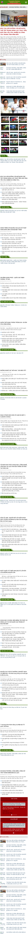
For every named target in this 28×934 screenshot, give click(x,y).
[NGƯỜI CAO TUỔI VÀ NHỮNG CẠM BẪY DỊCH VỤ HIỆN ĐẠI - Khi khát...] (3, 78)
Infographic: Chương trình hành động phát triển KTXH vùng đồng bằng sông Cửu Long (13, 735)
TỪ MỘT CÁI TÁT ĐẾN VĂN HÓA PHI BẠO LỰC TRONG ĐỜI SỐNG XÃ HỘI (14, 585)
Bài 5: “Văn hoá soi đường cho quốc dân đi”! (12, 643)
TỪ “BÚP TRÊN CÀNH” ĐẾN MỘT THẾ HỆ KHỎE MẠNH (14, 581)
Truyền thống (5, 207)
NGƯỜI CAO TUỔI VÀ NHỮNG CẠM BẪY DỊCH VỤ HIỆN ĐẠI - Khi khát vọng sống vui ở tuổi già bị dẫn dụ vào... (13, 673)
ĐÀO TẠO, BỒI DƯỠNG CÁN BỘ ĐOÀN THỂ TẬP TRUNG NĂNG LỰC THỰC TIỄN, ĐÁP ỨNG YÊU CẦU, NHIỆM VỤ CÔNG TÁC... (13, 178)
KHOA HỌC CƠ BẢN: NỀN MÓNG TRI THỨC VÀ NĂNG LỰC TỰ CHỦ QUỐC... (16, 87)
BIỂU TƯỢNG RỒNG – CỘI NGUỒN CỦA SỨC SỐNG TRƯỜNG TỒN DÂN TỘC (14, 429)
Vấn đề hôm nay (5, 550)
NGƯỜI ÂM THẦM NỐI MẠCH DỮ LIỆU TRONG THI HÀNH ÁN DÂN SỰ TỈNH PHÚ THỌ (14, 535)
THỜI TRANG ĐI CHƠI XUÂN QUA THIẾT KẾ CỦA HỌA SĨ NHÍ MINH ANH (15, 425)
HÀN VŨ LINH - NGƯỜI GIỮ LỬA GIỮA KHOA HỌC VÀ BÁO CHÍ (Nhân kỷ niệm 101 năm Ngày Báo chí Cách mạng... (13, 519)
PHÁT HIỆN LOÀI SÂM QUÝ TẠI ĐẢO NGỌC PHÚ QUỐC (14, 379)
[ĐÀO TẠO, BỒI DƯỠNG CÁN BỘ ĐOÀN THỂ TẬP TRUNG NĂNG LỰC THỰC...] (3, 64)
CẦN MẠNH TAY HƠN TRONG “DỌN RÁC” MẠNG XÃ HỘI (15, 594)
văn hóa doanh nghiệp (7, 444)
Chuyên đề (14, 819)
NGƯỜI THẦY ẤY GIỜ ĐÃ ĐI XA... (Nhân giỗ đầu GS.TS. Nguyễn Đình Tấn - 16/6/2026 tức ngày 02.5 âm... (14, 531)
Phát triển (4, 256)
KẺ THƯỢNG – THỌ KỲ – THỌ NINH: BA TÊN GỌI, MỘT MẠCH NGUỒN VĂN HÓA (13, 238)
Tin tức (3, 155)
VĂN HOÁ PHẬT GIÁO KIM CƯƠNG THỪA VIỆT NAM (14, 252)
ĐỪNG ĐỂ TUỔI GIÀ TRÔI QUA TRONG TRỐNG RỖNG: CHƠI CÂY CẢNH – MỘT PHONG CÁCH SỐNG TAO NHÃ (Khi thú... (14, 694)
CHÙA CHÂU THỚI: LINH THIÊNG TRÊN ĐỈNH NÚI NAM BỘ (14, 345)
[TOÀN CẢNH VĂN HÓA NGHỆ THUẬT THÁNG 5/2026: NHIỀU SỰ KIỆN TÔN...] (3, 92)
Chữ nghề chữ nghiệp (7, 349)
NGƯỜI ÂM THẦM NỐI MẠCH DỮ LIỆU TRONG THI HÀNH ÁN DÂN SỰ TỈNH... (15, 873)
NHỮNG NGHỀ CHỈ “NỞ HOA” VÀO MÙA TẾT (13, 370)
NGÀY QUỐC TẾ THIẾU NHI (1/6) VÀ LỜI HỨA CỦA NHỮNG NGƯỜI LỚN (16, 878)
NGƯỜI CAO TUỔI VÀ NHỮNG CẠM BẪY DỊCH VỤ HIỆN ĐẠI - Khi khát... (16, 78)
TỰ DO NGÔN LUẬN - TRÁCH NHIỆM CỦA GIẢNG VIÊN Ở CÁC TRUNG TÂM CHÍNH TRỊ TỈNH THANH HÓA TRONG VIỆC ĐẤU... (13, 639)
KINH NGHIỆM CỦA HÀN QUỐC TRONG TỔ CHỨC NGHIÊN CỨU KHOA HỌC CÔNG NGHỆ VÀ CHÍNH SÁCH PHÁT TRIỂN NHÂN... (14, 483)
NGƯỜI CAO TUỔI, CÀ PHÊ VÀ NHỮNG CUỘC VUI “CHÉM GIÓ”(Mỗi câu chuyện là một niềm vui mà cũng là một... (14, 689)
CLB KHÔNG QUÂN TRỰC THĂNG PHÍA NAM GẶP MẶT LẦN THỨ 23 (14, 189)
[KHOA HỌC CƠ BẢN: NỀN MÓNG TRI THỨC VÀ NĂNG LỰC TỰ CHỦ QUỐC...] (3, 87)
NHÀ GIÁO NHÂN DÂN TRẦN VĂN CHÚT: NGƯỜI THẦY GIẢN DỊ (14, 545)
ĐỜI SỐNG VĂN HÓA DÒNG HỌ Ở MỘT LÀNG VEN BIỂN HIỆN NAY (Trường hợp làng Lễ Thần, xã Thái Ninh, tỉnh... (15, 247)
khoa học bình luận (7, 599)
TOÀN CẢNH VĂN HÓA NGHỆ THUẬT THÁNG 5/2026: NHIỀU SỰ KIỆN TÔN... (15, 92)
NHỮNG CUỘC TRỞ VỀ (8, 332)
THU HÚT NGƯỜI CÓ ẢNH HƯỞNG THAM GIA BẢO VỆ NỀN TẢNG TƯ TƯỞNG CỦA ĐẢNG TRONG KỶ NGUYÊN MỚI (14, 633)
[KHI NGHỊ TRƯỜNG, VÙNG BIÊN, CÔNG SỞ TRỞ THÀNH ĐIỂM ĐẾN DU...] (3, 68)
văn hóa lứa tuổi (6, 651)
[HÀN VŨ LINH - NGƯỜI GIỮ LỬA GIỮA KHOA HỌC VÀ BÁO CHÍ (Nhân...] (3, 73)
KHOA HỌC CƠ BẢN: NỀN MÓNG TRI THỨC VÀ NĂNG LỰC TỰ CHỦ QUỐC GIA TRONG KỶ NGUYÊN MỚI (13, 622)
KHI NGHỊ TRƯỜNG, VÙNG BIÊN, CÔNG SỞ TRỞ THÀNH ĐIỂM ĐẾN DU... (16, 68)
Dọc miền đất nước (6, 301)
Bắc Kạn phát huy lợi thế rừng (9, 493)
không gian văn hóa (7, 394)
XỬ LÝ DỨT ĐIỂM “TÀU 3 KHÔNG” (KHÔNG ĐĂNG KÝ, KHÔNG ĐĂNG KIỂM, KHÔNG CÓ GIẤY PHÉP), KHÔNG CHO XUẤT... (13, 194)
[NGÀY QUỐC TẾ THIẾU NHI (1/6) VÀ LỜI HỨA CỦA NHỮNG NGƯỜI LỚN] (3, 878)
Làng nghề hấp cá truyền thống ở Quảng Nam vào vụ (14, 739)
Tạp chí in (14, 798)
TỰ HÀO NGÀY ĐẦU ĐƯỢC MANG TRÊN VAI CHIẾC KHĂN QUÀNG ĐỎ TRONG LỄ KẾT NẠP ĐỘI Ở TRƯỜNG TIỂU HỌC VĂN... (14, 434)
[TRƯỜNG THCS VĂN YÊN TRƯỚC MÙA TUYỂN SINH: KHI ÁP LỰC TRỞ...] (3, 883)
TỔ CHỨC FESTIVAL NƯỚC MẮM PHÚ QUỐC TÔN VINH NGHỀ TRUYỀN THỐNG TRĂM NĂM (14, 387)
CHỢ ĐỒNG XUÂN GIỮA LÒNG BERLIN (12, 790)
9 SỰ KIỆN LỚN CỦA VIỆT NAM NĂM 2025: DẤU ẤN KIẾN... (14, 294)
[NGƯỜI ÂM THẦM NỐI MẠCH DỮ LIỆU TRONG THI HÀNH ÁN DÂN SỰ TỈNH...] (3, 873)
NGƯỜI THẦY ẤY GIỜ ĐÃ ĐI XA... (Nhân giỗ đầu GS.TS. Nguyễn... (16, 82)
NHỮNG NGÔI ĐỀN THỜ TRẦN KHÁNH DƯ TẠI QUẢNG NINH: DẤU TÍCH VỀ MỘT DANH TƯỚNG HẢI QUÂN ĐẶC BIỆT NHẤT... (14, 340)
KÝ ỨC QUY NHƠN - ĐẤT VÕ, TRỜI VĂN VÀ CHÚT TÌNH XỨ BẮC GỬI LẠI (13, 335)
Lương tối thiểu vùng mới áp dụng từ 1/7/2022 (13, 742)
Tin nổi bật (4, 886)
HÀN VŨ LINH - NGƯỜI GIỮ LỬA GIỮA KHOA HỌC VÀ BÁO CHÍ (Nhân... (15, 73)
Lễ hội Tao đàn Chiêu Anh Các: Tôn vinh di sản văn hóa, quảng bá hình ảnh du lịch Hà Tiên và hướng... (14, 439)
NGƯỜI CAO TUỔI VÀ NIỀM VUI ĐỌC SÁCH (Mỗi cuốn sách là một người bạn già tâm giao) (14, 699)
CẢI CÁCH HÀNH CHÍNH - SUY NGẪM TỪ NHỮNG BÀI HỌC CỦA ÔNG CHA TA (13, 242)
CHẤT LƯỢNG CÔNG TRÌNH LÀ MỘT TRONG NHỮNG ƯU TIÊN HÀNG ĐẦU (14, 198)
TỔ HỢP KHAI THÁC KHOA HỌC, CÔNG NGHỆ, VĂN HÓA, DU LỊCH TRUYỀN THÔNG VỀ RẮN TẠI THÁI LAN (13, 466)
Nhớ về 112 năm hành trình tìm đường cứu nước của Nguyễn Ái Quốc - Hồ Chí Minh (14, 646)
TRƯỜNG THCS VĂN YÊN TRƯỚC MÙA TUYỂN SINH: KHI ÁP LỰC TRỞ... (16, 883)
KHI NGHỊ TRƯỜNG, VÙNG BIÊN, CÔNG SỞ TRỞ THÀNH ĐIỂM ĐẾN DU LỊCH (18, 7)
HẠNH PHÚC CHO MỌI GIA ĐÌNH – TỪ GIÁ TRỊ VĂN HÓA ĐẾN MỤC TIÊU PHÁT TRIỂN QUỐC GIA (14, 590)
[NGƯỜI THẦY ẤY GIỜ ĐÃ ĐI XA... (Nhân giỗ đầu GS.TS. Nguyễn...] (3, 82)
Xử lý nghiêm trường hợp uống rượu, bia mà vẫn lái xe (14, 745)
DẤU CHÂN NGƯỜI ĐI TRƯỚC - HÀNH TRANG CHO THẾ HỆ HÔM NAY (14, 202)
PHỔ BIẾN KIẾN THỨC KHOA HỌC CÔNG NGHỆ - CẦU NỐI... (14, 290)
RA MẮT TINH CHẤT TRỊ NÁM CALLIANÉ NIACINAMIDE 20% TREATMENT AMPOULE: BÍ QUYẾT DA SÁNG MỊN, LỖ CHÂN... (14, 489)
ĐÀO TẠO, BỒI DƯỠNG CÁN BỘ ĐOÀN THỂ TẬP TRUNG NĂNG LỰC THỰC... (15, 64)
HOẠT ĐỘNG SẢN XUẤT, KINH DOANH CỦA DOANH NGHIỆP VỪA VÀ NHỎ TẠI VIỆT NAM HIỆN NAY (14, 478)
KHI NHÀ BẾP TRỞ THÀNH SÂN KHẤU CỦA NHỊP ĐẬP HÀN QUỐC (15, 781)
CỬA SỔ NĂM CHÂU (6, 750)
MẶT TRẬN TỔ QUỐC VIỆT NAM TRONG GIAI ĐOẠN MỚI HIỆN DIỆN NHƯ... (16, 928)
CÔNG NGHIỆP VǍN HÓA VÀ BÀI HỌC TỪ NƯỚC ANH (13, 793)
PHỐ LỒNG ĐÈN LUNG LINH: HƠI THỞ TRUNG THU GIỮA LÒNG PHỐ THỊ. (14, 383)
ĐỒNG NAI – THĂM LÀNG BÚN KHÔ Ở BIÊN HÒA (15, 390)
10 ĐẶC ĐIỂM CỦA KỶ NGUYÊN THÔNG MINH (14, 298)
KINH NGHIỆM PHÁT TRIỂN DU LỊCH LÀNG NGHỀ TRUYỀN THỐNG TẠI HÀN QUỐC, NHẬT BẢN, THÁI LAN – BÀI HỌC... (14, 786)
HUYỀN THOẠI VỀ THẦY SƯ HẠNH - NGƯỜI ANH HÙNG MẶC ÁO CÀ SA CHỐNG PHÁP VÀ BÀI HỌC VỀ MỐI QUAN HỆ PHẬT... (14, 540)
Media (2, 704)
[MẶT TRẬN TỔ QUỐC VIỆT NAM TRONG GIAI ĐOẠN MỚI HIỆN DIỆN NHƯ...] (3, 928)
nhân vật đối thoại (6, 497)
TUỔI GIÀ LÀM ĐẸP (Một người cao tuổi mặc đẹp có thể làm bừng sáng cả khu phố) (14, 684)
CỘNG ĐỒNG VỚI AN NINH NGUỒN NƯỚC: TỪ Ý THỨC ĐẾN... (14, 286)
